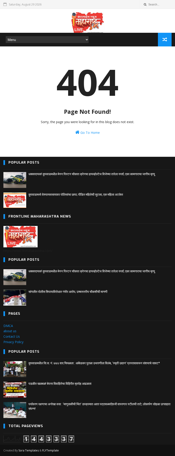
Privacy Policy (13, 342)
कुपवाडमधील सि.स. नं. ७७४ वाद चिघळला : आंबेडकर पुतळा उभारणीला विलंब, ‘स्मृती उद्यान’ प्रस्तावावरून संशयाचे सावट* (94, 363)
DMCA (8, 326)
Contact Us (11, 336)
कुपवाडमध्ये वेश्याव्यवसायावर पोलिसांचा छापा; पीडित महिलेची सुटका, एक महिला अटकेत (75, 194)
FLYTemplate (50, 450)
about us (9, 331)
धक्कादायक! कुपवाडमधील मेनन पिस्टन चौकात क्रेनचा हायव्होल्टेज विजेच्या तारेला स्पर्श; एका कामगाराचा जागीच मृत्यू (91, 174)
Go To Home (90, 132)
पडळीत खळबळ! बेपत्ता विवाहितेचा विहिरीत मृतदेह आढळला (59, 383)
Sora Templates (28, 450)
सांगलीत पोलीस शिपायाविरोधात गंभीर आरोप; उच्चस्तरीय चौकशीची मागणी (67, 292)
